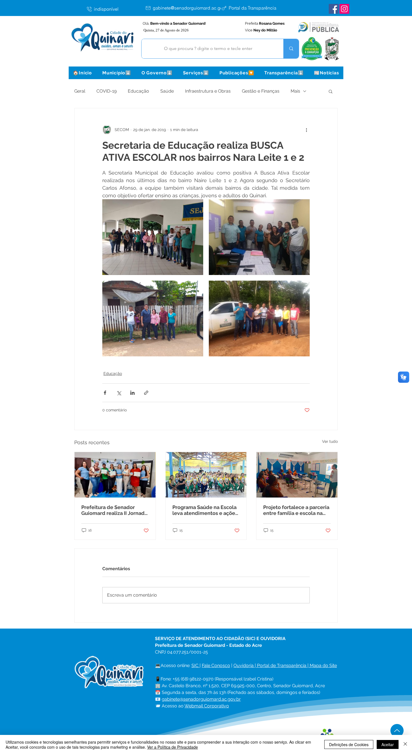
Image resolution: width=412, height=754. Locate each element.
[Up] (397, 730)
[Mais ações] (306, 129)
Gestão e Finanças (260, 91)
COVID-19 (106, 91)
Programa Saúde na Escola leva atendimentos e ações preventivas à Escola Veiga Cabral (205, 510)
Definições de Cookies (349, 744)
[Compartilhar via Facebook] (105, 392)
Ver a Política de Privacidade (172, 747)
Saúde (167, 91)
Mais (295, 91)
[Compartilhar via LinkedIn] (132, 392)
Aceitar (387, 744)
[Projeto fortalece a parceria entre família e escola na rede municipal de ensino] (296, 475)
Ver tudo (330, 441)
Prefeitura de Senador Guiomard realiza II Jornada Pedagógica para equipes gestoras (114, 510)
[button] (116, 73)
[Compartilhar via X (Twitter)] (118, 392)
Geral (79, 91)
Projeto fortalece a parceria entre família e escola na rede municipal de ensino (296, 510)
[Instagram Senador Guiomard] (344, 9)
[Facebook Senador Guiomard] (334, 9)
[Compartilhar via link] (146, 392)
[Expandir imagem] (152, 237)
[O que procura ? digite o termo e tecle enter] (291, 48)
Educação (138, 91)
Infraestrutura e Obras (208, 91)
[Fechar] (405, 744)
